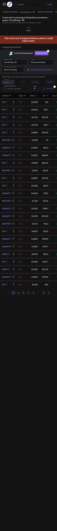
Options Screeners (45, 12)
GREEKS (50, 82)
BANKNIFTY (7, 148)
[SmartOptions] (9, 4)
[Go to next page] (49, 293)
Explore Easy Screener (41, 69)
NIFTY (4, 102)
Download (50, 89)
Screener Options (10, 67)
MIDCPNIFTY (7, 140)
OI (22, 82)
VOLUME (35, 82)
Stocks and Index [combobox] (38, 62)
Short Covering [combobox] (10, 70)
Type (32, 59)
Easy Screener (26, 12)
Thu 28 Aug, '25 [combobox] (10, 62)
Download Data (41, 53)
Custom (6, 81)
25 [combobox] (35, 88)
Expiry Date (8, 59)
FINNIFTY (6, 254)
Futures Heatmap (10, 12)
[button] (9, 95)
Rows (35, 86)
